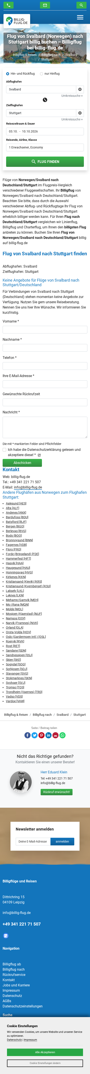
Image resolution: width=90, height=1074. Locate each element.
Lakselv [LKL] (15, 591)
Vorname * (11, 321)
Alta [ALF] (12, 508)
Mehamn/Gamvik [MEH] (22, 600)
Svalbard (71, 54)
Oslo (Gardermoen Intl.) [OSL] (26, 636)
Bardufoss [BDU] (17, 517)
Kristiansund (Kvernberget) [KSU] (28, 586)
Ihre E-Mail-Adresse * (18, 376)
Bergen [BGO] (15, 526)
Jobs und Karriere (16, 985)
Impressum (11, 990)
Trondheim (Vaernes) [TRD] (24, 692)
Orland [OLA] (14, 627)
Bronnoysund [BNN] (19, 540)
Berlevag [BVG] (16, 531)
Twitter (34, 735)
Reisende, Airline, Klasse (21, 139)
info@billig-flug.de (28, 487)
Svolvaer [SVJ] (15, 682)
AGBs (7, 1001)
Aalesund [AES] (16, 503)
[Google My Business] (6, 935)
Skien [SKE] (13, 659)
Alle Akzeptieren (45, 1052)
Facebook (27, 735)
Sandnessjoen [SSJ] (19, 655)
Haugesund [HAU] (18, 568)
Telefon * (10, 358)
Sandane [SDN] (16, 650)
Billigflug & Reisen (25, 54)
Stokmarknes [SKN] (19, 678)
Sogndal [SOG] (16, 664)
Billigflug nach (51, 54)
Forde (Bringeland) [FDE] (22, 554)
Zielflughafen (14, 105)
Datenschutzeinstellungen (23, 1006)
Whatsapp (62, 735)
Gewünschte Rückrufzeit (21, 394)
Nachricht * (11, 412)
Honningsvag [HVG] (19, 572)
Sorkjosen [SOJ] (16, 669)
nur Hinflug (52, 73)
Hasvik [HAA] (15, 563)
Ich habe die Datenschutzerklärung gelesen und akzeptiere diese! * (44, 452)
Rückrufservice (14, 975)
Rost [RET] (13, 646)
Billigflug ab (12, 964)
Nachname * (12, 339)
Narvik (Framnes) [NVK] (22, 623)
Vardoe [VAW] (15, 701)
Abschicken (22, 463)
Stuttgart (47, 59)
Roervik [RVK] (15, 641)
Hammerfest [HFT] (18, 558)
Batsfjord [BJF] (16, 522)
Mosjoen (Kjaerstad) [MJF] (24, 613)
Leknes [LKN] (15, 595)
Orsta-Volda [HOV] (18, 632)
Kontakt (9, 980)
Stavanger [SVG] (17, 673)
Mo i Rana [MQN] (17, 604)
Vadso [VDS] (14, 696)
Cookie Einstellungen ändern (45, 1063)
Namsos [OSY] (15, 618)
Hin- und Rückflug (23, 73)
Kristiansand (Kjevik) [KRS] (24, 581)
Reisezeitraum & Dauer (20, 123)
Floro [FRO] (13, 549)
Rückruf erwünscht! (56, 792)
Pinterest (41, 735)
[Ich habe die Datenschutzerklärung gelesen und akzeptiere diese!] (38, 455)
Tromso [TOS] (15, 687)
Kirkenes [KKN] (16, 577)
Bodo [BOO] (14, 535)
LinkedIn (48, 735)
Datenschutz (12, 996)
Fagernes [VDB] (16, 545)
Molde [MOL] (14, 609)
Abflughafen (14, 81)
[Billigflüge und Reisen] (16, 21)
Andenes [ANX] (16, 512)
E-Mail (55, 735)
